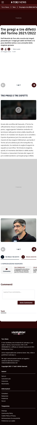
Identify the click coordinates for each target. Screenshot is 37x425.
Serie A (4, 376)
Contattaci (5, 393)
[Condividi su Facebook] (5, 49)
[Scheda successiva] (34, 85)
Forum (4, 401)
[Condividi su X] (9, 49)
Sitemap (4, 411)
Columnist (5, 381)
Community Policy (7, 413)
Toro (14, 7)
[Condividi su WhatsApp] (2, 49)
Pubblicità (5, 398)
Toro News (5, 7)
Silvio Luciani (16, 49)
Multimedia (5, 384)
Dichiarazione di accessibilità (11, 418)
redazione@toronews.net (9, 363)
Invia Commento (26, 303)
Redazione (5, 396)
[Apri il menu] (3, 2)
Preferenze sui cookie (8, 421)
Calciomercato (6, 379)
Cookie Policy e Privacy (9, 416)
